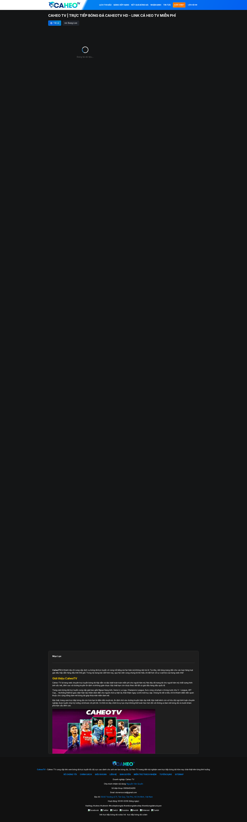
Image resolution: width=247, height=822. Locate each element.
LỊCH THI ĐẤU (105, 5)
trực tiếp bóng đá (134, 814)
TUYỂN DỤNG (166, 774)
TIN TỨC (167, 5)
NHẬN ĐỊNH (156, 5)
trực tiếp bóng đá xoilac (113, 814)
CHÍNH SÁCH (86, 774)
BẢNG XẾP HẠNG (121, 5)
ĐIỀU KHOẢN (101, 774)
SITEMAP (179, 774)
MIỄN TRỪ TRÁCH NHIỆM (145, 774)
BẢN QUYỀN (125, 774)
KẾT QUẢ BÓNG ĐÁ (139, 5)
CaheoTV (56, 670)
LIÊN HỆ (113, 774)
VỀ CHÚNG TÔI (70, 774)
